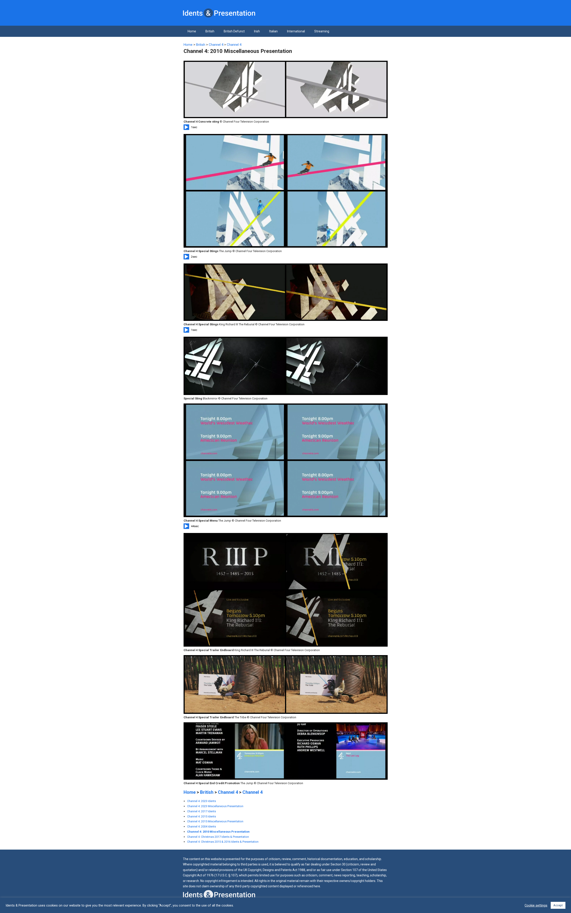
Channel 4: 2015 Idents (201, 816)
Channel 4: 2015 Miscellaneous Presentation (215, 821)
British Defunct (234, 31)
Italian (273, 31)
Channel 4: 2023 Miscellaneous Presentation (215, 806)
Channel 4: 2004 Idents (201, 826)
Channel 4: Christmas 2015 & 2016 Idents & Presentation (223, 841)
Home (192, 31)
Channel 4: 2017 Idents (201, 811)
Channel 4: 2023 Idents (201, 801)
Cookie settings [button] (536, 905)
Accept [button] (558, 905)
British (209, 31)
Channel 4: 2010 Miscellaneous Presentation (218, 831)
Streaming (321, 31)
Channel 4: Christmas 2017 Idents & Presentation (218, 836)
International (296, 31)
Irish (257, 31)
